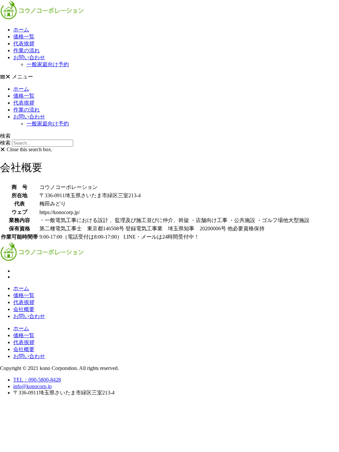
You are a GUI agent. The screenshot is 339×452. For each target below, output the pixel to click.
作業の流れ (26, 50)
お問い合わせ (29, 57)
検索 (5, 143)
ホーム (21, 29)
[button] (169, 76)
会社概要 (23, 309)
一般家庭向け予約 (47, 64)
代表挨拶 (23, 43)
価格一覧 (23, 36)
